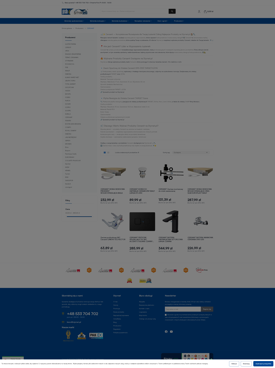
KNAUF (67, 71)
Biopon (67, 150)
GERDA (67, 140)
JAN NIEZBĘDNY (71, 137)
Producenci (70, 37)
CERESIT (68, 47)
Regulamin (117, 329)
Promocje (116, 308)
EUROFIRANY (69, 157)
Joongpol (68, 187)
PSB (66, 67)
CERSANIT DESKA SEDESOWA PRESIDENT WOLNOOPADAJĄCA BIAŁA (113, 191)
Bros (66, 147)
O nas (115, 302)
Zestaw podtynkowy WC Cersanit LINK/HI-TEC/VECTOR (113, 239)
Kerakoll (68, 184)
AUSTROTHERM (70, 44)
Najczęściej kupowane (121, 315)
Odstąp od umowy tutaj (147, 319)
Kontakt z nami (144, 308)
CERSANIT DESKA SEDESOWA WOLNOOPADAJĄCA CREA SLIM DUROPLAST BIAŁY (200, 191)
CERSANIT (68, 117)
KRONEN (68, 144)
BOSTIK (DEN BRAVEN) (73, 124)
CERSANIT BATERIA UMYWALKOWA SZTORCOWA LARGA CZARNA (171, 239)
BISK (66, 177)
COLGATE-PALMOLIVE (73, 160)
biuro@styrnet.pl (74, 322)
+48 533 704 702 (82, 2)
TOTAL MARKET (70, 84)
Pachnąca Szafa (70, 154)
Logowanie (143, 312)
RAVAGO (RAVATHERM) (73, 54)
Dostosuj (246, 364)
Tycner (67, 174)
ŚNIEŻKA (68, 74)
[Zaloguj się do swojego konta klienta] (199, 11)
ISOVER (68, 104)
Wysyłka (142, 302)
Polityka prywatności (120, 332)
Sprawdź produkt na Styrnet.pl (113, 92)
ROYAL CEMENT (70, 130)
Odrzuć (234, 364)
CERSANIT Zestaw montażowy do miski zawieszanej (171, 190)
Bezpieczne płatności (146, 305)
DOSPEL (68, 111)
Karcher (68, 164)
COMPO (68, 127)
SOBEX (67, 97)
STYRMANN (69, 61)
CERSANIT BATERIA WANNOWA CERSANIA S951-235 (200, 239)
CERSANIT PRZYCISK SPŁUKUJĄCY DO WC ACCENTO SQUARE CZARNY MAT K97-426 (141, 239)
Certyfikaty (117, 319)
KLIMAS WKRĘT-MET (72, 77)
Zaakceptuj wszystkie (263, 364)
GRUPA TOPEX (70, 81)
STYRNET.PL (79, 359)
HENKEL (68, 170)
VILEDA (67, 91)
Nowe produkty (118, 312)
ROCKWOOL (69, 64)
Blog (115, 322)
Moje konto (143, 315)
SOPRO (68, 107)
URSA (67, 51)
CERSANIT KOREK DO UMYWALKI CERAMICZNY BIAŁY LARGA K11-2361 (142, 191)
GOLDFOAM (69, 87)
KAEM (67, 167)
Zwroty (115, 305)
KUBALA (68, 114)
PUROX (67, 101)
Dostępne (191, 152)
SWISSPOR (69, 180)
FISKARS (68, 120)
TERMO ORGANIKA (71, 57)
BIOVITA (68, 94)
